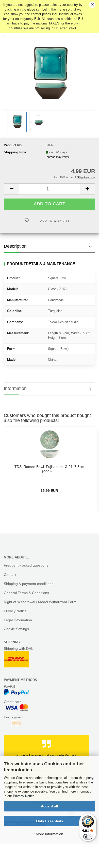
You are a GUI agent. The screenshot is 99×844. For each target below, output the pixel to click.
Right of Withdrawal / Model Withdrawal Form (40, 602)
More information (49, 834)
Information (15, 388)
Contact (10, 575)
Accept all (49, 806)
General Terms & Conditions (26, 593)
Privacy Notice (24, 796)
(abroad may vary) (57, 156)
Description (15, 246)
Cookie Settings (16, 629)
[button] (11, 189)
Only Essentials (49, 821)
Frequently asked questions (26, 565)
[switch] (87, 836)
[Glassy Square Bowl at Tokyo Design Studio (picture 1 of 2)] (49, 72)
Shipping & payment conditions (28, 584)
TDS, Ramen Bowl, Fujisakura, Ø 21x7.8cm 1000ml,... (49, 469)
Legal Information (18, 620)
